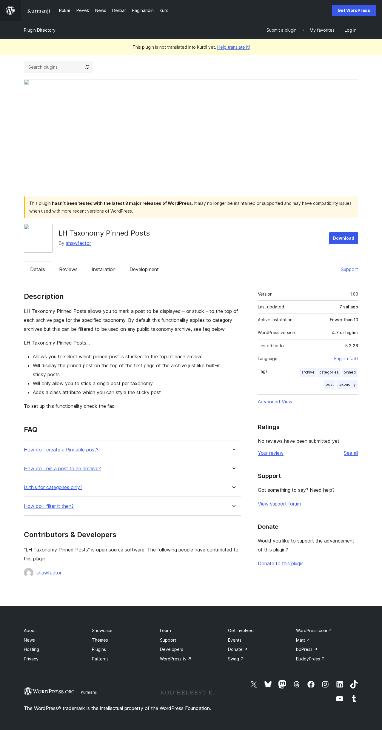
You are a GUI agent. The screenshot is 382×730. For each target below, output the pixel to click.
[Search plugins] (87, 67)
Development (144, 269)
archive (308, 372)
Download (343, 238)
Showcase (102, 630)
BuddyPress (310, 658)
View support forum (279, 504)
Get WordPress (354, 10)
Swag (236, 658)
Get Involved (241, 630)
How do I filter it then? (49, 506)
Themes (100, 640)
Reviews (68, 269)
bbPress (307, 649)
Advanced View (275, 402)
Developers (171, 649)
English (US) (346, 358)
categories (329, 372)
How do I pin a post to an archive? (62, 468)
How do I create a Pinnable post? (61, 450)
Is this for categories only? (53, 487)
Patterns (100, 658)
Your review (271, 453)
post (330, 384)
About (30, 630)
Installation (103, 269)
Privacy (31, 658)
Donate (238, 649)
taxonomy (347, 384)
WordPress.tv (176, 658)
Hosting (31, 649)
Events (234, 640)
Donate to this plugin (281, 563)
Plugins (99, 649)
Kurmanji (89, 692)
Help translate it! (233, 47)
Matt (303, 640)
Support (349, 269)
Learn (165, 630)
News (29, 640)
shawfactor (78, 243)
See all (351, 453)
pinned (350, 372)
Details (37, 269)
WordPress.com (314, 630)
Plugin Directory (40, 30)
